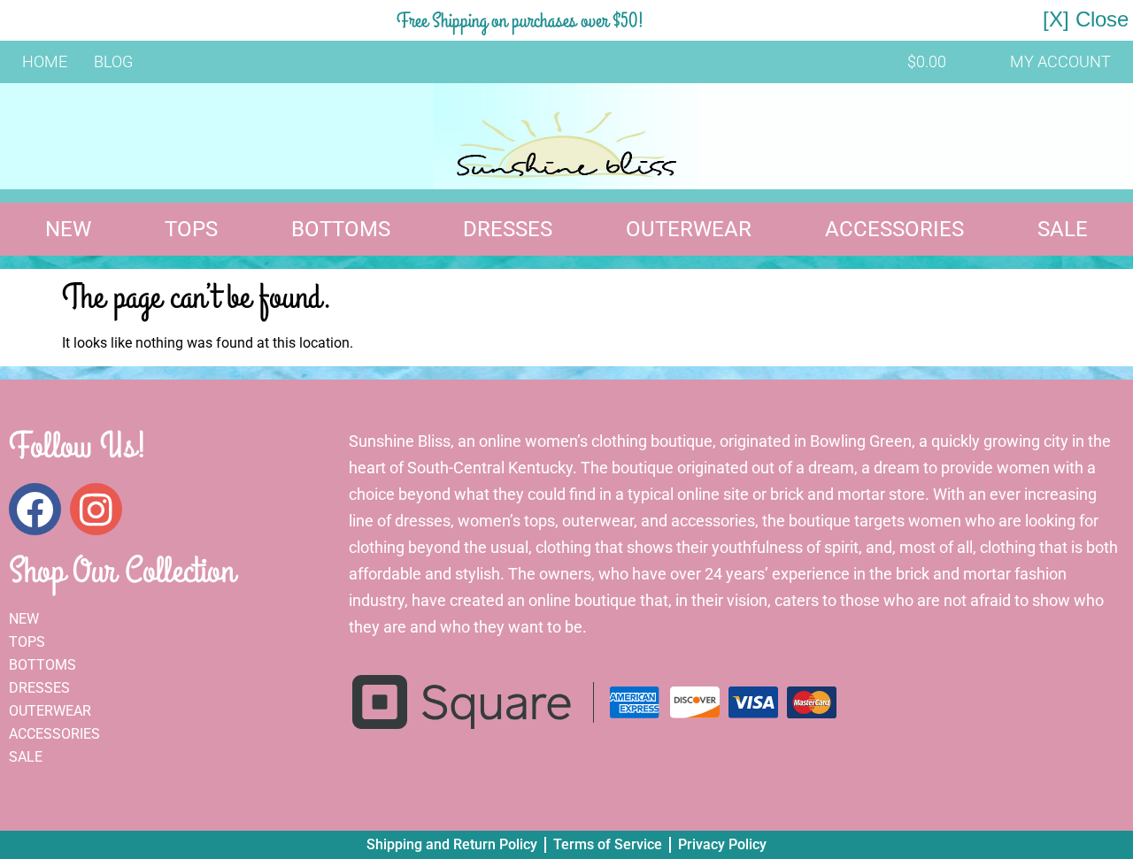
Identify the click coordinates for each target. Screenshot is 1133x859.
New (68, 229)
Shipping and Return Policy (451, 844)
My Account (1060, 61)
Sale (1062, 229)
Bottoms (340, 229)
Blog (113, 61)
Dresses (507, 229)
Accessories (894, 229)
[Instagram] (96, 509)
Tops (191, 229)
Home (44, 61)
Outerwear (688, 229)
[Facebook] (35, 509)
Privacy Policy (722, 844)
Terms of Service (607, 844)
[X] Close (1086, 19)
